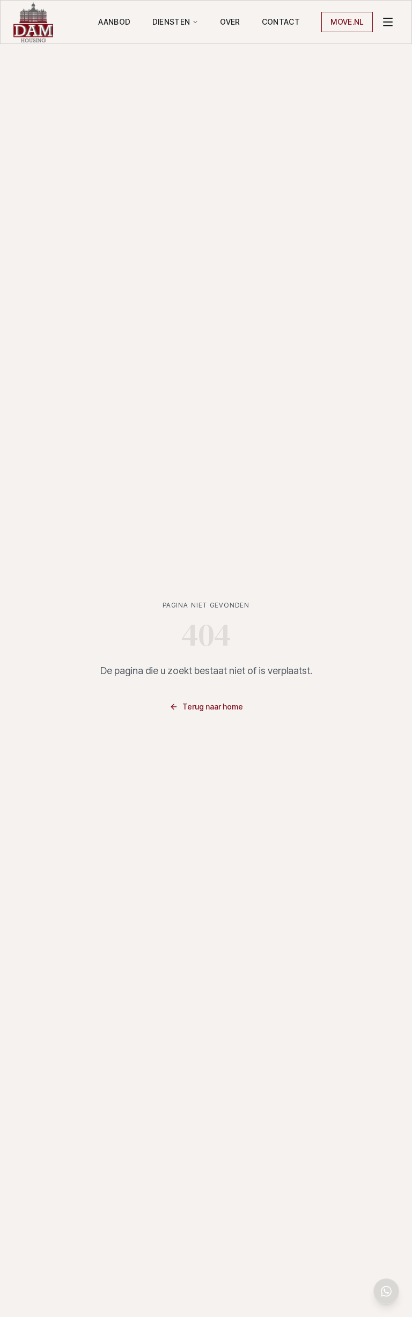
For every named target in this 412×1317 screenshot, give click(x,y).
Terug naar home (212, 706)
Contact (281, 21)
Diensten (171, 21)
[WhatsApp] (386, 1291)
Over (230, 21)
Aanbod (114, 21)
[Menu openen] (388, 22)
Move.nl (346, 21)
